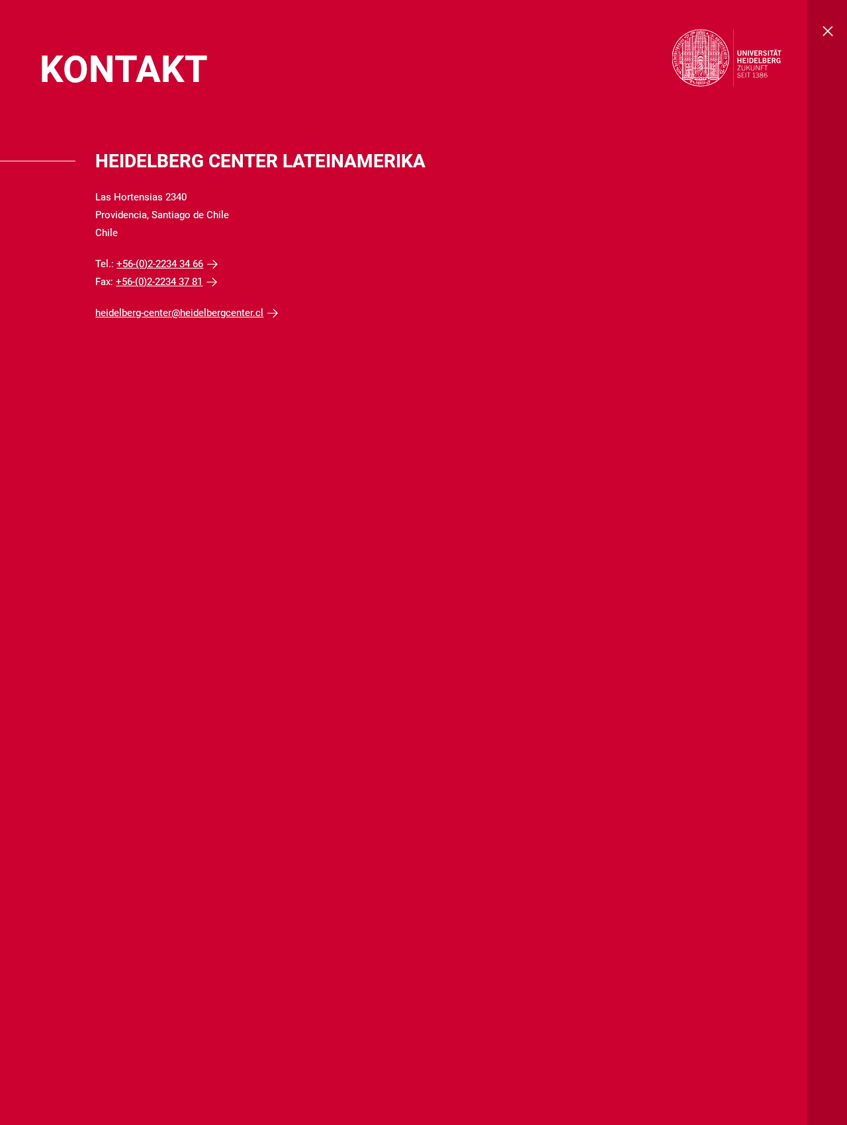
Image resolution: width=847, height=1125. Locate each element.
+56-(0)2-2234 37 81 (159, 282)
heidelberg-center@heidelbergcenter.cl (179, 313)
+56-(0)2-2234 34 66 (159, 264)
